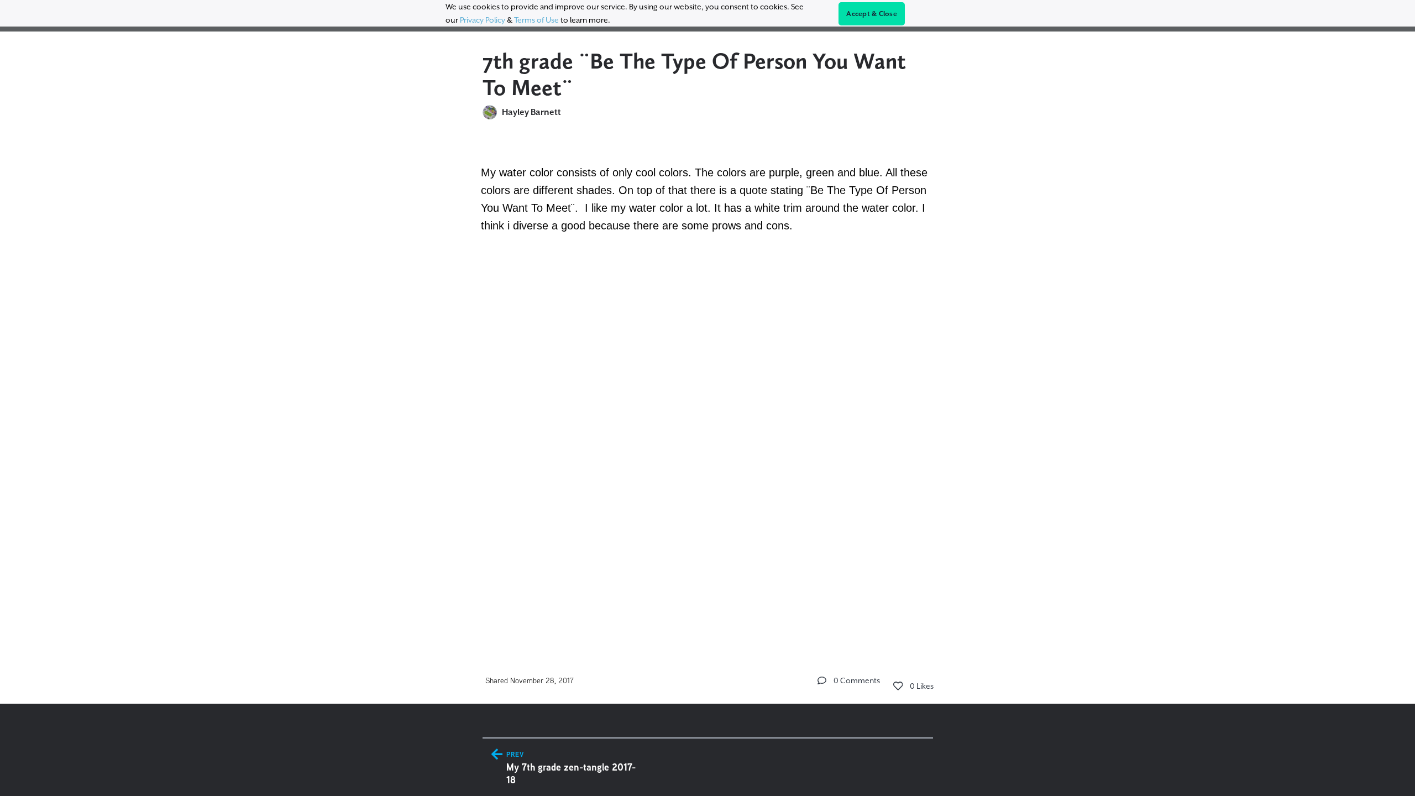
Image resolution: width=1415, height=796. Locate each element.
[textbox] (708, 205)
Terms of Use (536, 19)
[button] (821, 680)
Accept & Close (871, 14)
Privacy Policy (482, 19)
